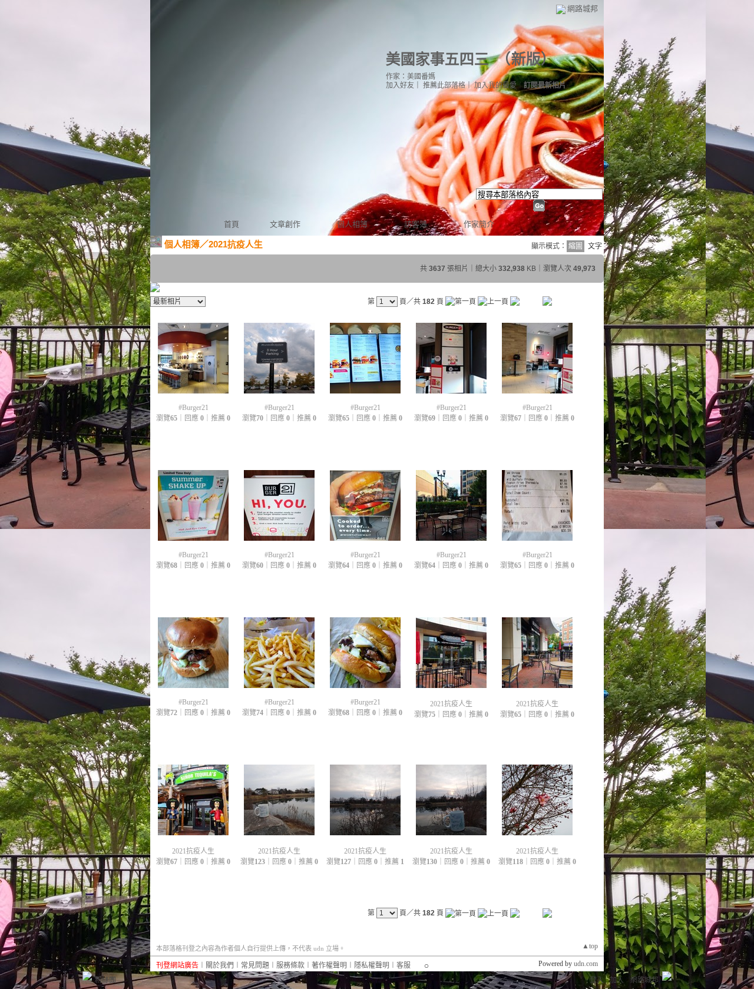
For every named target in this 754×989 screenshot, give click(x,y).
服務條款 (290, 965)
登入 (597, 980)
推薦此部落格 (444, 85)
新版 (526, 59)
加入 (617, 980)
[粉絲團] (87, 976)
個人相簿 (352, 224)
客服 (403, 965)
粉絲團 (105, 980)
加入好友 (400, 85)
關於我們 (220, 965)
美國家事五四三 (437, 59)
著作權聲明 (329, 965)
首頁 (231, 224)
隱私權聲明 (371, 965)
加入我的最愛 (495, 85)
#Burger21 (193, 407)
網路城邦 (582, 8)
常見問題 (255, 965)
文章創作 (285, 224)
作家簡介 (479, 224)
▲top (590, 946)
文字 (595, 246)
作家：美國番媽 (410, 76)
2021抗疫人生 (451, 704)
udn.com (586, 964)
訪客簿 (415, 224)
